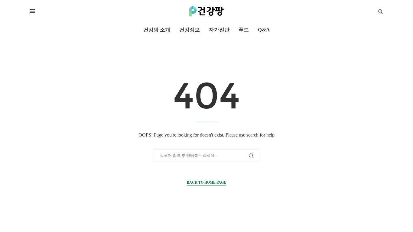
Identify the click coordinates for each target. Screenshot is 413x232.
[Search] (380, 11)
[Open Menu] (32, 11)
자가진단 (219, 30)
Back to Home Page (206, 182)
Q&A (264, 30)
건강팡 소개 (156, 30)
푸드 (244, 30)
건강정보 (189, 30)
